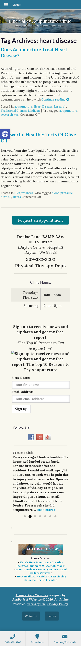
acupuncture (23, 106)
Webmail (31, 616)
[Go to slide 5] (45, 516)
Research (60, 106)
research (7, 114)
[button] (5, 134)
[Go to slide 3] (35, 516)
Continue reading (53, 99)
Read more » (46, 510)
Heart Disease (43, 106)
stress (17, 197)
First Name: (20, 378)
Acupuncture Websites (32, 595)
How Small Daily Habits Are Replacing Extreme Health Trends (41, 578)
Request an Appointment (40, 220)
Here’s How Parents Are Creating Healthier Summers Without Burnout (40, 564)
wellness (27, 193)
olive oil (6, 197)
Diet (17, 193)
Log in (52, 616)
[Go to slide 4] (40, 516)
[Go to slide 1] (25, 516)
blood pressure (62, 193)
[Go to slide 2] (30, 516)
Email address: (22, 392)
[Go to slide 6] (50, 516)
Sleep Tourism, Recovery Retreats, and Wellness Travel (41, 571)
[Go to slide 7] (55, 516)
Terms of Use (36, 604)
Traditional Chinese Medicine (20, 110)
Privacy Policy (57, 604)
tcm (16, 114)
